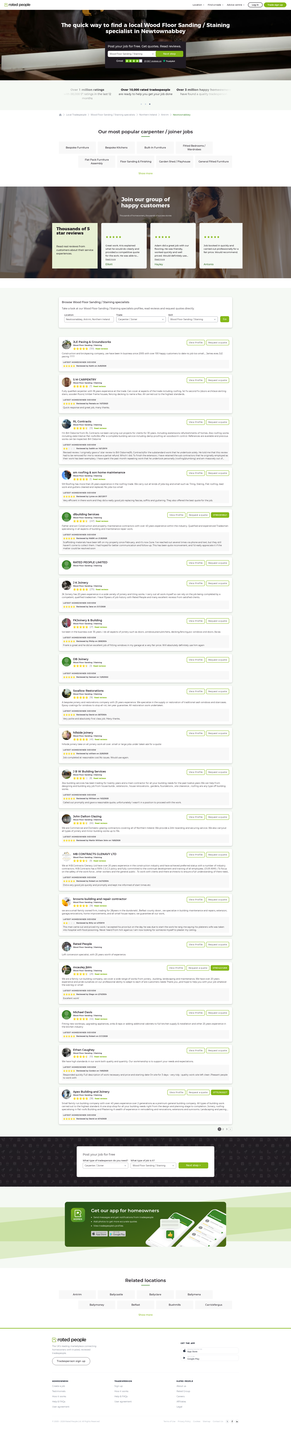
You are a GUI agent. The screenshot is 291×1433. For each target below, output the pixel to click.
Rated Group (183, 1391)
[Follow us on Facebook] (232, 1421)
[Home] (60, 114)
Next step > (193, 1165)
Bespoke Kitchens (116, 147)
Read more (110, 259)
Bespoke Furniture (77, 147)
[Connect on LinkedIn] (237, 1421)
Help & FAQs (58, 1401)
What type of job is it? (143, 1160)
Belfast (135, 1304)
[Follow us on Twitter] (227, 1421)
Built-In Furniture (155, 147)
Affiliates (181, 1401)
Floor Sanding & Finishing (135, 161)
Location (69, 315)
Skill (170, 315)
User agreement (60, 1406)
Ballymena (194, 1294)
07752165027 (220, 1092)
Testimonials (58, 1391)
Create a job (58, 1386)
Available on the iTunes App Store (99, 1233)
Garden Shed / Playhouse (174, 161)
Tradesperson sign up (71, 1361)
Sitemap (206, 1421)
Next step (169, 53)
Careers (181, 1396)
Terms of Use (169, 1421)
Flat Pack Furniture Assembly (97, 161)
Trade (119, 315)
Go (224, 319)
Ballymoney (97, 1304)
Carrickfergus (213, 1304)
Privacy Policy (184, 1421)
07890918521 (220, 515)
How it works (59, 1396)
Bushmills (175, 1304)
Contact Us (218, 1421)
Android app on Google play (117, 1233)
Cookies (196, 1421)
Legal (179, 1406)
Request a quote (217, 342)
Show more (146, 173)
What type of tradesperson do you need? (105, 1160)
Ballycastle (116, 1294)
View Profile (196, 342)
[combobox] (89, 319)
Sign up (118, 1386)
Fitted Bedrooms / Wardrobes (194, 147)
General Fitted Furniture (214, 161)
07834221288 (220, 968)
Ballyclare (155, 1294)
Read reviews (101, 349)
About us (181, 1386)
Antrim (77, 1294)
